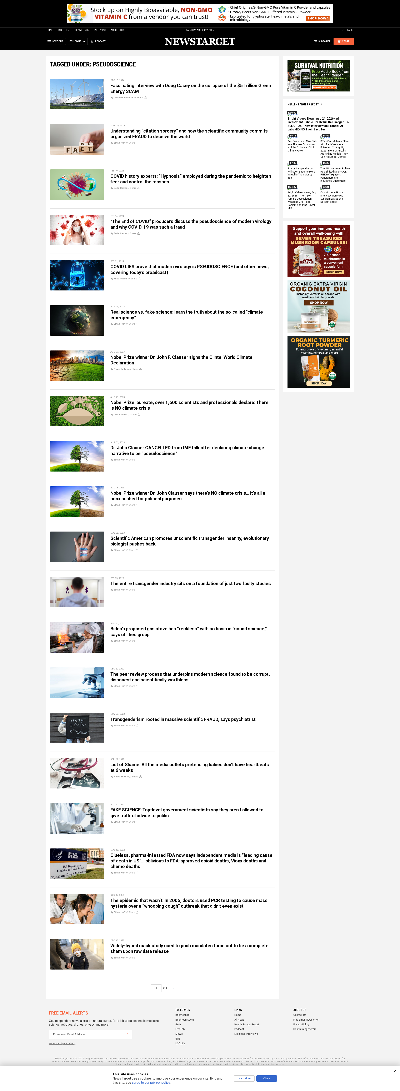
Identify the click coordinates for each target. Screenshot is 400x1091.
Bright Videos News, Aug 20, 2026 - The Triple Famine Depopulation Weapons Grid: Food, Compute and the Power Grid (302, 200)
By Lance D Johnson (122, 97)
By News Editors (119, 369)
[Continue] (127, 1034)
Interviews (100, 30)
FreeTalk (180, 1029)
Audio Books (118, 30)
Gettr (178, 1024)
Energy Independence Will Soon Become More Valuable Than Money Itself (301, 173)
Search (350, 30)
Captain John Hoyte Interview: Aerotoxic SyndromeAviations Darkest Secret (331, 197)
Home (49, 30)
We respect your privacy (62, 1043)
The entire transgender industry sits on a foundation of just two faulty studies (190, 583)
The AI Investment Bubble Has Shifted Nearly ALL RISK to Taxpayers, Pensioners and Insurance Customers (335, 175)
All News (239, 1019)
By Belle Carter (118, 188)
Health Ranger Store (304, 1029)
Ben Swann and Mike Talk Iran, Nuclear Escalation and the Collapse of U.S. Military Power (302, 146)
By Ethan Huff (117, 142)
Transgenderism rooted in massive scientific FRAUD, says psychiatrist (183, 719)
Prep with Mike (82, 30)
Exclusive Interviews (246, 1033)
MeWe (179, 1033)
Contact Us (299, 1014)
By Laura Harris (118, 414)
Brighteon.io (182, 1014)
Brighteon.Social (184, 1019)
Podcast (239, 1029)
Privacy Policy (301, 1024)
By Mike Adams (119, 278)
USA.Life (180, 1043)
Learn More (244, 1078)
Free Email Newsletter (306, 1019)
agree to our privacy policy (151, 1083)
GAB (177, 1038)
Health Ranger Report (303, 104)
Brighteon (63, 30)
